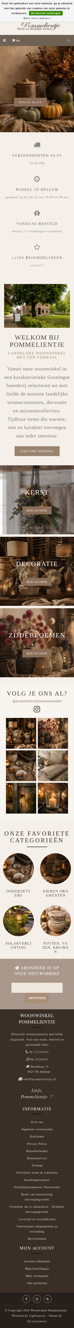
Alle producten (37, 1283)
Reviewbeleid (37, 1239)
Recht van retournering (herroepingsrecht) (37, 1196)
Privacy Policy (37, 1144)
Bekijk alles (30, 102)
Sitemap (37, 1165)
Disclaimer (37, 1136)
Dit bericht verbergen (45, 13)
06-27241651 (39, 1052)
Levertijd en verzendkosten (37, 1219)
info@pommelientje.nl (39, 1079)
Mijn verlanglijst (37, 1276)
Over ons (37, 1122)
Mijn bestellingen (37, 1269)
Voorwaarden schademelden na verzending (37, 1228)
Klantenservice (37, 1158)
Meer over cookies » (37, 18)
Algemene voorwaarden (37, 1129)
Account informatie (37, 1261)
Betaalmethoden (37, 1151)
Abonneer (37, 998)
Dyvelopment (37, 1321)
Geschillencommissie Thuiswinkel (37, 1187)
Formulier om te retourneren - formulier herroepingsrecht (37, 1209)
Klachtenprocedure (37, 1180)
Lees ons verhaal (37, 451)
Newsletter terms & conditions (37, 1172)
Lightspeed (37, 1315)
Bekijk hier (37, 510)
